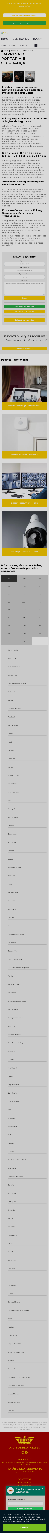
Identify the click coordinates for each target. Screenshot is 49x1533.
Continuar (24, 1527)
